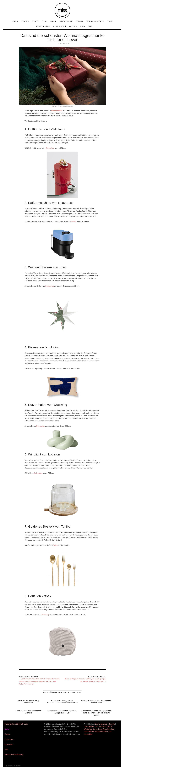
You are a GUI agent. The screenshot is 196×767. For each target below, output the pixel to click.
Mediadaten (9, 739)
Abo (90, 26)
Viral (110, 21)
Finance (79, 21)
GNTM (109, 726)
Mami (82, 26)
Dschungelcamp (101, 724)
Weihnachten (59, 26)
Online (73, 221)
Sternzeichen (66, 21)
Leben (53, 21)
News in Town (43, 26)
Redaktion (65, 44)
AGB (6, 749)
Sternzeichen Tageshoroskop (103, 729)
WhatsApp (88, 729)
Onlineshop (49, 148)
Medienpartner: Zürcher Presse (16, 724)
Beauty (35, 21)
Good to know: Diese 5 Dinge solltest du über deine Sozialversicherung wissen (96, 713)
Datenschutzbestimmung (14, 754)
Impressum (9, 744)
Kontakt (7, 734)
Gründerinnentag (95, 21)
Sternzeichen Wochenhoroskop (96, 731)
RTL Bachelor (101, 726)
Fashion (25, 21)
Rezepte (73, 26)
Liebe (44, 21)
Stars (15, 21)
